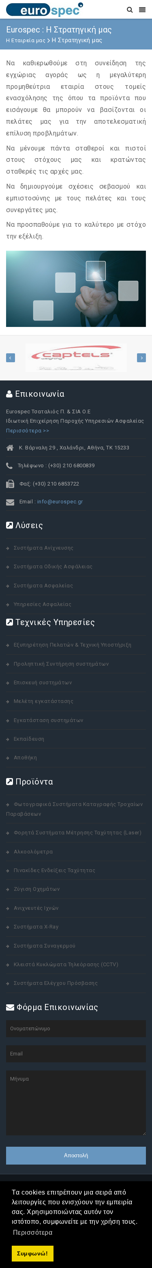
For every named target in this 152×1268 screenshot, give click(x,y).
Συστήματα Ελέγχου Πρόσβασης (56, 983)
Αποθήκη (25, 757)
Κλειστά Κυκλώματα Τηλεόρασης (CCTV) (66, 964)
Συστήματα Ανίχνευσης (44, 548)
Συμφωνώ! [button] (32, 1253)
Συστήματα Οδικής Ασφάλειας (53, 566)
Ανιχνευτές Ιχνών (36, 908)
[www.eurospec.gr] (44, 9)
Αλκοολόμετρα (33, 852)
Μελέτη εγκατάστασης (44, 701)
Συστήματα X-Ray (36, 927)
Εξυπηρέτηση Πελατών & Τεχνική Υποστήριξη (73, 645)
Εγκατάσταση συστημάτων (48, 720)
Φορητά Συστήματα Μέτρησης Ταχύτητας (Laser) (78, 833)
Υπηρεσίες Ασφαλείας (43, 604)
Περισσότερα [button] (33, 1232)
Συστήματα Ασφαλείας (43, 585)
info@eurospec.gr (60, 502)
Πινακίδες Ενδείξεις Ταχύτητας (55, 870)
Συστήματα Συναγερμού (45, 946)
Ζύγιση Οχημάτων (37, 889)
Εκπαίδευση (29, 739)
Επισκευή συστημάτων (43, 682)
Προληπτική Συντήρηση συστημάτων (61, 664)
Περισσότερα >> (27, 431)
